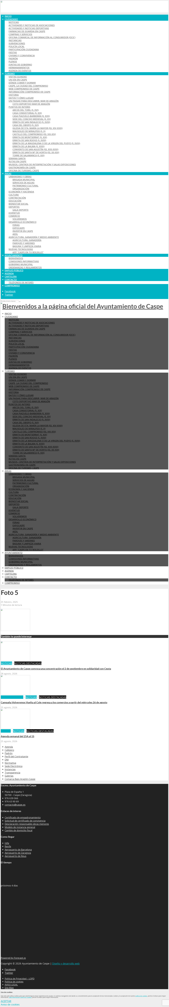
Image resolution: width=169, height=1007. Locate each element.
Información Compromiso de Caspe (29, 91)
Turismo (10, 73)
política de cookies (141, 996)
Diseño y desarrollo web (66, 963)
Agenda (9, 273)
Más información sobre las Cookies (20, 997)
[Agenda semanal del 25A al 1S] (15, 727)
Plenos (13, 61)
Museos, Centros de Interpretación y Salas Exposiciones (42, 164)
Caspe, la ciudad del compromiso (28, 85)
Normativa (10, 762)
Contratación (17, 197)
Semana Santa (17, 158)
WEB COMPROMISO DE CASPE (24, 88)
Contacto (11, 279)
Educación (15, 200)
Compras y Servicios (20, 34)
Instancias (15, 40)
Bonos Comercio (12, 697)
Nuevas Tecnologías (21, 249)
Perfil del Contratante (16, 756)
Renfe (8, 846)
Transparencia (12, 772)
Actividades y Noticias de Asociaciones (32, 25)
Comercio (14, 215)
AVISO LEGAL (11, 984)
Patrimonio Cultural (25, 185)
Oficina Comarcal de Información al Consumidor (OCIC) (42, 37)
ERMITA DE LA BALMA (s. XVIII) (28, 146)
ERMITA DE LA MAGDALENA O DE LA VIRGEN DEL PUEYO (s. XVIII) (46, 143)
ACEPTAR (6, 1001)
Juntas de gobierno (20, 64)
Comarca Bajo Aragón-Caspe (20, 779)
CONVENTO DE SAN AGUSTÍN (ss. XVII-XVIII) (35, 149)
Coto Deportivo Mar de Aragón (31, 103)
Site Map (9, 987)
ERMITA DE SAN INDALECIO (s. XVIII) (31, 122)
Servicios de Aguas (23, 182)
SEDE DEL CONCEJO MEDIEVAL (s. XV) (32, 119)
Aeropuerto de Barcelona (18, 849)
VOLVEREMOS (20, 218)
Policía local (16, 46)
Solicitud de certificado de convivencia (25, 820)
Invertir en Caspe (23, 231)
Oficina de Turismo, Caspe (24, 170)
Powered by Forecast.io (13, 957)
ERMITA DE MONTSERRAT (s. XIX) (30, 137)
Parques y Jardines (24, 243)
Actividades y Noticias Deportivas (29, 28)
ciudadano (11, 19)
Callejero (9, 750)
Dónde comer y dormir (22, 82)
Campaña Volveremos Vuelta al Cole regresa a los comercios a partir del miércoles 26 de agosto (54, 702)
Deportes (14, 206)
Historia (14, 94)
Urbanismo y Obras (20, 176)
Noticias (14, 22)
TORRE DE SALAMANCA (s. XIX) (28, 155)
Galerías (9, 775)
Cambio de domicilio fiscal (18, 830)
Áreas (8, 173)
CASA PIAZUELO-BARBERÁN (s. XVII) (31, 116)
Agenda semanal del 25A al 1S (17, 736)
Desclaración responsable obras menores (27, 823)
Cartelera (11, 276)
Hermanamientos (19, 67)
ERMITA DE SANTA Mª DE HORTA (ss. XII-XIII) (36, 152)
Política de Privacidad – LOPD (19, 978)
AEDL (15, 234)
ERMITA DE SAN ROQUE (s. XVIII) (29, 140)
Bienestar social (18, 203)
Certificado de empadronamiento (23, 817)
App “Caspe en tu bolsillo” (28, 252)
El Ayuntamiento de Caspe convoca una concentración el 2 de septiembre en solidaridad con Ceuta (56, 668)
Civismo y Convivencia (22, 55)
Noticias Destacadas (27, 663)
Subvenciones (17, 43)
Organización (21, 188)
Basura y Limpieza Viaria (27, 246)
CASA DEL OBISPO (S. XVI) (26, 125)
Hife (7, 843)
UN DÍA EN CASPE (18, 79)
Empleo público (14, 270)
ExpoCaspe (19, 228)
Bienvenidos (16, 258)
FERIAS (16, 225)
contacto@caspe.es (15, 804)
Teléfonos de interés (21, 282)
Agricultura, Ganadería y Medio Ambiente (34, 237)
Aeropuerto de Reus (15, 856)
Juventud (14, 212)
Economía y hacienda (21, 191)
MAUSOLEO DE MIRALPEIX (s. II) (29, 131)
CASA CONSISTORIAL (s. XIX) (27, 113)
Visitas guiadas (18, 76)
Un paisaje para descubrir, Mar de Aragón (34, 100)
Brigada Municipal (24, 179)
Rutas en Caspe (17, 161)
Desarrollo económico (22, 222)
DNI (7, 759)
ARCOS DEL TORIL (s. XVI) (26, 110)
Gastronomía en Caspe (22, 167)
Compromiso (12, 285)
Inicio (8, 16)
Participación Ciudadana (24, 49)
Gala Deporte (20, 209)
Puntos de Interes (19, 106)
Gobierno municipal (21, 264)
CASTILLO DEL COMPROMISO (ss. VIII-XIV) (34, 134)
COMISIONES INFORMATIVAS (24, 261)
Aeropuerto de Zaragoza (18, 852)
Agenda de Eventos (20, 70)
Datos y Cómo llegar (21, 97)
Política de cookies (14, 981)
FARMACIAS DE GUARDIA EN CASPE (27, 31)
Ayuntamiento (13, 255)
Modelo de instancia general (20, 827)
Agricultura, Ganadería (27, 240)
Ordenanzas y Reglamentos (25, 267)
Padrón (13, 58)
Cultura (14, 194)
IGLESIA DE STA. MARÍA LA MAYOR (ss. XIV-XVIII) (38, 128)
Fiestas (13, 52)
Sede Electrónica (13, 766)
